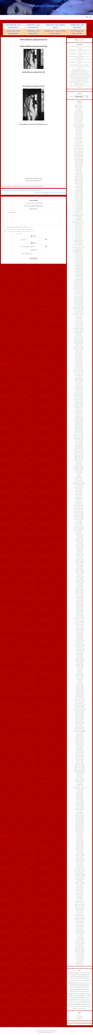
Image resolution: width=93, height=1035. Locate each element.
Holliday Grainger (78, 466)
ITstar (53, 1032)
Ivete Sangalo (78, 480)
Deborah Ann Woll (78, 346)
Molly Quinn (78, 749)
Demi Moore (78, 352)
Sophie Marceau (78, 907)
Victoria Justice (78, 946)
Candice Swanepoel (78, 265)
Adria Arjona (78, 112)
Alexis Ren (78, 128)
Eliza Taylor (77, 377)
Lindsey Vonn (79, 677)
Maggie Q (79, 691)
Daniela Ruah (78, 336)
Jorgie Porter (79, 548)
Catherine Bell (78, 285)
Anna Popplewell (78, 190)
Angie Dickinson (77, 179)
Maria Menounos (79, 700)
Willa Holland (78, 951)
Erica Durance (78, 410)
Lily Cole (79, 670)
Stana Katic (78, 914)
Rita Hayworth (79, 836)
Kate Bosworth (79, 582)
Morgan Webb (79, 756)
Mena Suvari (79, 724)
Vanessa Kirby (79, 944)
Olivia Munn (78, 792)
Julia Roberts (79, 555)
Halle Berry (77, 448)
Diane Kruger (78, 356)
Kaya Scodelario (78, 601)
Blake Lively (77, 234)
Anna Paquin (78, 188)
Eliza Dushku (77, 375)
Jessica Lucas (78, 526)
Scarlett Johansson (79, 875)
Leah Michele (79, 656)
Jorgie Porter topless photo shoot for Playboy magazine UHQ (79, 86)
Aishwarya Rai (78, 120)
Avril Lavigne (78, 218)
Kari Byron (79, 575)
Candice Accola (78, 262)
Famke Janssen (78, 423)
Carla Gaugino (78, 271)
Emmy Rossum (77, 406)
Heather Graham (78, 458)
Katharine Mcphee (79, 589)
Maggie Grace (79, 689)
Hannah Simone (77, 452)
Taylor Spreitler (78, 928)
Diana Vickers (78, 354)
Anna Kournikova (78, 187)
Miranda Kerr (79, 741)
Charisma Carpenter (78, 292)
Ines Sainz (78, 473)
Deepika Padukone (78, 347)
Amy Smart (78, 172)
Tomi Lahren (79, 935)
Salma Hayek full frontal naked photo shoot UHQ (79, 74)
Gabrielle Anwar (77, 427)
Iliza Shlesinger (78, 472)
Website (34, 250)
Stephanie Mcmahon (78, 915)
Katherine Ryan (79, 592)
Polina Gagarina (78, 813)
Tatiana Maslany (78, 925)
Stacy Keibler (79, 912)
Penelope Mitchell (79, 805)
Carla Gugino (78, 272)
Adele (78, 109)
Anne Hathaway (77, 198)
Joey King (79, 543)
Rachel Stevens (79, 822)
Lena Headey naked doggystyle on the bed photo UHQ (49, 193)
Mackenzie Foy (79, 688)
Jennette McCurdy (78, 508)
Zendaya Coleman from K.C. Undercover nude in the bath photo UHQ (22, 190)
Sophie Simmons (78, 908)
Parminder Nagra (79, 801)
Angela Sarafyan (77, 176)
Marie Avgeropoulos (79, 705)
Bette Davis (77, 227)
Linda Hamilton (79, 674)
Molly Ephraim (79, 748)
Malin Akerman (79, 693)
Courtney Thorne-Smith (78, 328)
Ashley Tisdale (78, 214)
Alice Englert (78, 134)
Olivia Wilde (78, 795)
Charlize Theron (77, 294)
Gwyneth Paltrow (78, 445)
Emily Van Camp (77, 396)
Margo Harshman (79, 696)
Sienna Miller (79, 891)
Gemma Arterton (78, 431)
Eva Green (78, 414)
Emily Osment (78, 393)
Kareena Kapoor (78, 572)
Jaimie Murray (78, 488)
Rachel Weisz (79, 823)
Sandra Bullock (79, 855)
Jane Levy (78, 492)
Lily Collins (79, 671)
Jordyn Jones (79, 547)
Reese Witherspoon (79, 829)
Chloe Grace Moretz (77, 303)
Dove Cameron (78, 361)
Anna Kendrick (78, 186)
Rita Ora (79, 837)
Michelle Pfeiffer (78, 728)
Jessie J (77, 532)
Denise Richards (77, 353)
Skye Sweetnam (78, 894)
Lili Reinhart (78, 667)
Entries (79, 1016)
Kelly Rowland (79, 610)
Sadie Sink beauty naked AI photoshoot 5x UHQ (79, 49)
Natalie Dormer (78, 764)
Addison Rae (78, 107)
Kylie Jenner (78, 633)
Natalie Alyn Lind (79, 763)
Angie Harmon (78, 180)
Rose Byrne (78, 843)
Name (34, 236)
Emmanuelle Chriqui (77, 405)
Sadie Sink (79, 851)
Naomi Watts (79, 760)
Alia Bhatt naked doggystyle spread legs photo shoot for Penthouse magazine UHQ (79, 79)
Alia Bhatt (78, 133)
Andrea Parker (78, 174)
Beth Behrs (78, 226)
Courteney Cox (78, 326)
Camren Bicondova (78, 260)
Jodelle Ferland (79, 539)
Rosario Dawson (78, 841)
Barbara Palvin (78, 220)
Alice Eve (78, 135)
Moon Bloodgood (78, 752)
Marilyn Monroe (78, 706)
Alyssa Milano (78, 152)
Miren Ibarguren (78, 742)
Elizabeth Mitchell (78, 379)
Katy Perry (78, 600)
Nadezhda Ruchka (79, 759)
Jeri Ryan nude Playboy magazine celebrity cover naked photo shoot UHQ (79, 83)
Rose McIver (78, 847)
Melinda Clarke (79, 717)
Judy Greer (79, 551)
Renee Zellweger (78, 831)
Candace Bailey (78, 261)
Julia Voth (79, 558)
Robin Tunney (79, 838)
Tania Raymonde (78, 922)
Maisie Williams (78, 692)
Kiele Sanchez (79, 614)
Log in (79, 1014)
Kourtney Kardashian (78, 622)
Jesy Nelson (77, 533)
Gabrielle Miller (77, 428)
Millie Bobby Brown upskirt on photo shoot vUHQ (79, 76)
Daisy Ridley (77, 329)
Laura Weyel (79, 650)
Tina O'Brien (79, 933)
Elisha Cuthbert (77, 373)
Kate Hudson (79, 583)
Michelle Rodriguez (79, 730)
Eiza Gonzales (78, 367)
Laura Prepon (79, 647)
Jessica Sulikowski (78, 530)
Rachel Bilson (78, 816)
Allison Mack (78, 144)
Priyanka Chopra (78, 815)
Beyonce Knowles (78, 229)
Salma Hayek (79, 852)
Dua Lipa (78, 364)
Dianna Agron (78, 359)
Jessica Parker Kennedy (78, 527)
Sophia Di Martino (79, 901)
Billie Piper (78, 232)
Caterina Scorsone (78, 283)
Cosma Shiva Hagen (78, 324)
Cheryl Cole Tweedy (78, 300)
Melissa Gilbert (79, 720)
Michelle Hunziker (79, 727)
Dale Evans (77, 333)
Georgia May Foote (78, 437)
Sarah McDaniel (78, 869)
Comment (34, 209)
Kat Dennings (78, 578)
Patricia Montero (79, 802)
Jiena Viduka (79, 537)
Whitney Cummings (79, 949)
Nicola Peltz (78, 777)
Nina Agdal (78, 784)
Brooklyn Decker (77, 250)
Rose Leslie (78, 844)
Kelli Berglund (79, 605)
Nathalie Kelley (78, 773)
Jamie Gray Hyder (78, 491)
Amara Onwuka (78, 162)
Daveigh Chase (78, 343)
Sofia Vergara (79, 898)
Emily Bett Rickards (78, 388)
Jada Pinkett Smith (78, 484)
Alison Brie (78, 141)
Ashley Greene (78, 211)
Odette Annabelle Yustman (79, 787)
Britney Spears (77, 244)
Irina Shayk (78, 476)
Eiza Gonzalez (78, 368)
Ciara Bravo (77, 315)
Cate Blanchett (78, 282)
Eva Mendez (78, 417)
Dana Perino (78, 335)
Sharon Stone (79, 884)
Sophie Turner (79, 910)
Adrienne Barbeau (78, 116)
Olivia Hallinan (79, 790)
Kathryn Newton (78, 593)
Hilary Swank (78, 465)
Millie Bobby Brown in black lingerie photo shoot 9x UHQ (79, 51)
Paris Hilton (78, 799)
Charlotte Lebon (77, 297)
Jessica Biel (77, 523)
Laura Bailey (79, 642)
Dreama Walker (78, 363)
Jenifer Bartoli (78, 501)
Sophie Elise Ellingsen (79, 904)
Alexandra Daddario (77, 126)
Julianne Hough (79, 561)
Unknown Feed (80, 40)
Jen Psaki (78, 499)
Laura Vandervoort (79, 649)
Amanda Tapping (78, 160)
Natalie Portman (78, 766)
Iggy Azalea (77, 470)
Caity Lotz (78, 254)
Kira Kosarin (78, 619)
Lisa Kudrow (78, 678)
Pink (79, 811)
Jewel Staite (78, 536)
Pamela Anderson (79, 798)
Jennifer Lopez (78, 516)
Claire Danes (78, 317)
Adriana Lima (78, 113)
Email (34, 243)
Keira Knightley (78, 604)
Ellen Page (78, 382)
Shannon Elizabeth (79, 883)
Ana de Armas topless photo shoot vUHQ (79, 77)
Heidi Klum (78, 462)
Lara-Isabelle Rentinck (79, 640)
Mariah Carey (79, 703)
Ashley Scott (78, 212)
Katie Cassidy (79, 594)
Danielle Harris (78, 339)
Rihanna (78, 834)
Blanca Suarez (78, 236)
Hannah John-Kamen (77, 449)
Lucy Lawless (79, 685)
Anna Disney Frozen (78, 183)
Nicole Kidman (79, 778)
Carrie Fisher (78, 276)
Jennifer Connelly (78, 512)
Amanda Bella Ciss (78, 154)
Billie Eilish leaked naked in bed (79, 69)
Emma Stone (77, 402)
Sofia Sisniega (79, 897)
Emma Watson (30, 186)
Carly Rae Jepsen (78, 273)
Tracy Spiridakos (78, 937)
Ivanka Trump (78, 479)
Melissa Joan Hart (79, 721)
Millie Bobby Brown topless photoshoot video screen (79, 62)
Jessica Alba (77, 522)
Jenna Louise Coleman (78, 505)
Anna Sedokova (78, 191)
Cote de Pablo (78, 325)
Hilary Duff (78, 463)
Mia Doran (79, 725)
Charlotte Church (78, 296)
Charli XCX (78, 293)
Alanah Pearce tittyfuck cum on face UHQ (79, 64)
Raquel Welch (79, 826)
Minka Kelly (78, 738)
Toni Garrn (79, 936)
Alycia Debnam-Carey (77, 148)
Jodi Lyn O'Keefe (78, 540)
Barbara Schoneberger (78, 222)
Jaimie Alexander (78, 487)
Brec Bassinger (78, 239)
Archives (72, 96)
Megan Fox (78, 714)
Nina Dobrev (78, 785)
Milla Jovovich (79, 735)
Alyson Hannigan (77, 149)
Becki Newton (78, 223)
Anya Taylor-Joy (78, 202)
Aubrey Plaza (78, 216)
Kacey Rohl (78, 566)
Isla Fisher (78, 477)
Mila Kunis (78, 732)
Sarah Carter (79, 862)
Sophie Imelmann (79, 905)
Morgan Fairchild (78, 755)
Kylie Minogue (79, 635)
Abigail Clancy (78, 105)
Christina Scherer (78, 313)
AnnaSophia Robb (78, 195)
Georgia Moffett (77, 438)
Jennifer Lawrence (78, 515)
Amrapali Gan (78, 166)
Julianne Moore (79, 562)
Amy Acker (78, 167)
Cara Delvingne (78, 269)
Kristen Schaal (79, 626)
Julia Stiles (79, 557)
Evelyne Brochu (78, 421)
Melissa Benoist (78, 718)
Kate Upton (78, 586)
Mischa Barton (79, 744)
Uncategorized (78, 940)
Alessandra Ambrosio (77, 124)
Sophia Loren (79, 903)
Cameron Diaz (78, 255)
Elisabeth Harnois (78, 371)
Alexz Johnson (78, 130)
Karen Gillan (79, 573)
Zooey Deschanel (78, 964)
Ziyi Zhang (79, 960)
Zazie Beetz (78, 957)
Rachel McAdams (79, 817)
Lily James (79, 672)
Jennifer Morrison (78, 519)
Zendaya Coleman (79, 958)
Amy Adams (77, 169)
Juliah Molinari (79, 559)
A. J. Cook (78, 103)
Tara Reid (79, 923)
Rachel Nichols (79, 819)
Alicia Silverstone (78, 137)
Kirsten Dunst (79, 621)
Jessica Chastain (77, 525)
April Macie (77, 205)
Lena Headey (79, 661)
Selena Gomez (78, 876)
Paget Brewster (79, 797)
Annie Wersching (77, 200)
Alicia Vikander (78, 138)
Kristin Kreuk (78, 629)
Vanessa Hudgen (78, 943)
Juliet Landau (79, 564)
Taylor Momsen (78, 926)
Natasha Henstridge (78, 769)
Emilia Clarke (77, 386)
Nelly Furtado (79, 774)
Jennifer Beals (78, 511)
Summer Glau (78, 917)
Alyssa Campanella (78, 151)
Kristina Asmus (79, 631)
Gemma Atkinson (78, 432)
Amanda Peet (78, 158)
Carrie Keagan (78, 278)
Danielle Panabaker (78, 340)
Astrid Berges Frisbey (77, 215)
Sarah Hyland (78, 866)
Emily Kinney (78, 392)
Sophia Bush (78, 900)
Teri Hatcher (79, 929)
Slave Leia (79, 896)
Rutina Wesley (79, 850)
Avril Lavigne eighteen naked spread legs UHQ (80, 71)
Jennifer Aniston (77, 509)
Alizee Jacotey (78, 142)
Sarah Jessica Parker (78, 868)
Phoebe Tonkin (79, 809)
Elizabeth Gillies (77, 378)
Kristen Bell (78, 625)
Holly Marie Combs (78, 467)
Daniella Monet (78, 338)
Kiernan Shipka (79, 615)
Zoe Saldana (79, 961)
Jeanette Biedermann (78, 498)
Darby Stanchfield (78, 342)
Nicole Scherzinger (79, 780)
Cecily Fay (78, 290)
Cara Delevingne (77, 268)
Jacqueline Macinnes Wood (78, 483)
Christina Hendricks (77, 308)
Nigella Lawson (79, 781)
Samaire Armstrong (79, 854)
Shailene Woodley (79, 879)
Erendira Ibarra (78, 407)
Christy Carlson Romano (78, 314)
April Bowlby (78, 204)
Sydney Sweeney (78, 919)
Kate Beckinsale (78, 580)
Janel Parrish (78, 494)
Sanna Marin (79, 857)
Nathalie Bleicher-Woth (79, 770)
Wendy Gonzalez (78, 947)
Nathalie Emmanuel (78, 771)
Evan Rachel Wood (78, 419)
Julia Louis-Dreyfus (79, 554)
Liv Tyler (79, 681)
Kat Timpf (79, 579)
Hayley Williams (77, 456)
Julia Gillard (78, 552)
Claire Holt (78, 320)
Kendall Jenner (79, 611)
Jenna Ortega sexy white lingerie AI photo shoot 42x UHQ (79, 47)
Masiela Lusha (79, 713)
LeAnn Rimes (79, 657)
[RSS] (90, 17)
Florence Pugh (78, 426)
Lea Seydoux (79, 654)
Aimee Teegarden (78, 119)
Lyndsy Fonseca (78, 686)
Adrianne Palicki (77, 114)
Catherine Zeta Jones (77, 289)
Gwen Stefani (78, 444)
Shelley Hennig (79, 887)
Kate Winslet (79, 587)
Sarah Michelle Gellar (78, 870)
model (78, 746)
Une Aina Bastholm (79, 942)
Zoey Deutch (79, 963)
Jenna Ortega (78, 506)
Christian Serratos (78, 306)
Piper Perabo (79, 812)
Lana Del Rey (79, 639)
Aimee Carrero (78, 117)
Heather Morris (78, 460)
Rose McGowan (79, 845)
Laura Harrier (79, 643)
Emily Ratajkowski (78, 395)
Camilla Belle (78, 258)
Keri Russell (78, 612)
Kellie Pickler (79, 607)
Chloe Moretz (78, 304)
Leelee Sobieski (78, 658)
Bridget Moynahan (78, 240)
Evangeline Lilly (78, 420)
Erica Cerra (77, 409)
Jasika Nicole (78, 497)
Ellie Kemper (78, 384)
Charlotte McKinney (78, 299)
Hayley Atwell (78, 455)
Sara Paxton (78, 861)
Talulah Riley (79, 921)
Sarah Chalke (79, 864)
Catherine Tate (78, 286)
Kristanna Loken (78, 624)
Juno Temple (79, 565)
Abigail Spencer (78, 106)
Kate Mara (79, 585)
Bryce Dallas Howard (77, 251)
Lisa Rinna (79, 679)
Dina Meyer (77, 360)
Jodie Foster (78, 541)
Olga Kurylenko (79, 788)
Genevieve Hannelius (77, 435)
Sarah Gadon (79, 865)
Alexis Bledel (78, 127)
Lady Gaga (79, 638)
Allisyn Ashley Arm (78, 145)
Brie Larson (77, 243)
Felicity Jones (78, 424)
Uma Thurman (79, 939)
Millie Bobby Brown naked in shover (79, 70)
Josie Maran (78, 550)
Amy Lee (78, 170)
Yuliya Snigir (78, 954)
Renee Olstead (79, 830)
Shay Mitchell (79, 886)
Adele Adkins (78, 110)
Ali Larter (78, 131)
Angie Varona (78, 181)
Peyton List (78, 806)
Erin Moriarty (78, 413)
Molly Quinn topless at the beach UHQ (79, 73)
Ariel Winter (77, 208)
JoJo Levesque (79, 544)
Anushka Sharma (77, 201)
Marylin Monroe (78, 711)
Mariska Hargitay (79, 707)
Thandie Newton (78, 930)
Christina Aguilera (77, 307)
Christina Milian (77, 310)
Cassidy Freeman (78, 280)
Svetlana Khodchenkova (79, 918)
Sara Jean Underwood (79, 859)
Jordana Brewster (79, 545)
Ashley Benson (78, 209)
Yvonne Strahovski (79, 956)
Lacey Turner (79, 636)
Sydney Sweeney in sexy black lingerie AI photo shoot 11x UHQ (79, 57)
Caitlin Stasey (78, 253)
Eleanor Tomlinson (78, 370)
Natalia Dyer (79, 762)
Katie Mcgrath (79, 597)
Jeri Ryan (78, 520)
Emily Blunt (77, 389)
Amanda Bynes (78, 155)
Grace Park (78, 442)
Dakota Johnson (77, 332)
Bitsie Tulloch (78, 233)
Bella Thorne (78, 225)
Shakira (78, 880)
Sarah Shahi (78, 872)
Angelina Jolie (78, 177)
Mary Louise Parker (79, 710)
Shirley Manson (79, 889)
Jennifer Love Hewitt (77, 518)
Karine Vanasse (78, 576)
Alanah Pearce (78, 123)
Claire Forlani (78, 318)
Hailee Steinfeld (77, 446)
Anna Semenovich (78, 193)
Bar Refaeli (78, 219)
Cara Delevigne (78, 267)
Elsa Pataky (77, 385)
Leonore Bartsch (78, 664)
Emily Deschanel (77, 391)
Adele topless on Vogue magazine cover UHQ (79, 81)
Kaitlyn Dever (79, 568)
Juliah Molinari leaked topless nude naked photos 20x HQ (79, 60)
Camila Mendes (78, 257)
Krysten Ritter (79, 632)
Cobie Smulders (78, 321)
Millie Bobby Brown (79, 737)
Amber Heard (77, 165)
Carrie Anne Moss (78, 275)
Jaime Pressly (78, 486)
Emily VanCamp (78, 398)
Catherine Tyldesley (78, 287)
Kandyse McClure (79, 571)
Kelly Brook (78, 608)
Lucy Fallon (78, 682)
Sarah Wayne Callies (78, 873)
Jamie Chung (78, 490)
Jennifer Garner (78, 513)
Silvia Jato (79, 893)
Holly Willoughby (77, 469)
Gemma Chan (78, 434)
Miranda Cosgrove (79, 739)
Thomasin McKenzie (78, 932)
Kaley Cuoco (78, 569)
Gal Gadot (77, 430)
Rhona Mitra (79, 833)
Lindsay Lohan (78, 675)
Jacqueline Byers (77, 481)
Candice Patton (78, 264)
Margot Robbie (78, 698)
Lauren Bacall (79, 651)
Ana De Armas (78, 173)
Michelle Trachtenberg (78, 731)
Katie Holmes (79, 596)
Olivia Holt (79, 791)
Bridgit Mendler (78, 241)
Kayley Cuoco (79, 603)
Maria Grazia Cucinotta (79, 699)
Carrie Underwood (78, 279)
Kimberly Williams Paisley (78, 618)
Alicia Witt (78, 140)
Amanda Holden (77, 156)
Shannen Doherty (79, 882)
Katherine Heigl (78, 590)
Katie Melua (78, 598)
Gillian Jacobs (78, 441)
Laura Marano (79, 646)
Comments (79, 1017)
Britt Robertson (78, 246)
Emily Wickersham (78, 399)
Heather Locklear (78, 459)
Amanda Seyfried (77, 159)
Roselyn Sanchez (78, 848)
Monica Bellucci (78, 751)
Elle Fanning (77, 381)
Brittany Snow (78, 248)
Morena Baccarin (79, 753)
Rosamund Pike (79, 840)
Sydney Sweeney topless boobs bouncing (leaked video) (79, 67)
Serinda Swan (79, 877)
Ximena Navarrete (79, 953)
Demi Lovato (78, 350)
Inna (78, 474)
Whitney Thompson (79, 950)
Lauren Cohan (79, 653)
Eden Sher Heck (78, 366)
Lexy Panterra (79, 665)
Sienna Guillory (79, 890)
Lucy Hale (79, 684)
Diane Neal (77, 357)
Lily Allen (79, 668)
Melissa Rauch (78, 723)
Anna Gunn (78, 184)
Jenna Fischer (78, 504)
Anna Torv (78, 194)
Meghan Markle (78, 716)
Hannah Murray (78, 451)
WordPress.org (79, 1019)
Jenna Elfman (78, 502)
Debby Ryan (77, 345)
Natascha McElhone (78, 767)
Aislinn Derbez (78, 121)
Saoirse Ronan (79, 858)
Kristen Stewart (78, 628)
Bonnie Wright (78, 237)
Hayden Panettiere (78, 453)
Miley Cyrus (78, 734)
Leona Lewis (79, 663)
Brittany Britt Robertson (78, 247)
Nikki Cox (79, 783)
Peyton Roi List (79, 808)
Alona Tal (78, 147)
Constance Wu (78, 322)
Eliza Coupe (77, 374)
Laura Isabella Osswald (79, 645)
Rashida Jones (79, 827)
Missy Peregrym (78, 745)
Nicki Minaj (78, 776)
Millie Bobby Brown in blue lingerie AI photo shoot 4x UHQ (79, 54)
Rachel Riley (78, 820)
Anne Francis (78, 197)
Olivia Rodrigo (79, 794)
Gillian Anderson (77, 439)
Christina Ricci (78, 311)
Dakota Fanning (77, 331)
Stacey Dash (78, 911)
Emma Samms (78, 400)
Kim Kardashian (78, 617)
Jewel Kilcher (79, 534)
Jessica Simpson (77, 529)
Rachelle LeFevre (79, 824)
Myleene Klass (79, 758)
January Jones (78, 495)
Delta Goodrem (78, 349)
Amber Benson (78, 163)
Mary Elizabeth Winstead (78, 709)
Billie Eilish (77, 230)
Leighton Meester (79, 660)
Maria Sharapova (79, 702)
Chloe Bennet (78, 301)
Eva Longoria (78, 416)
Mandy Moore (79, 695)
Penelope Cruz (79, 804)
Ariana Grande (77, 207)
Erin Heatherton (77, 412)
